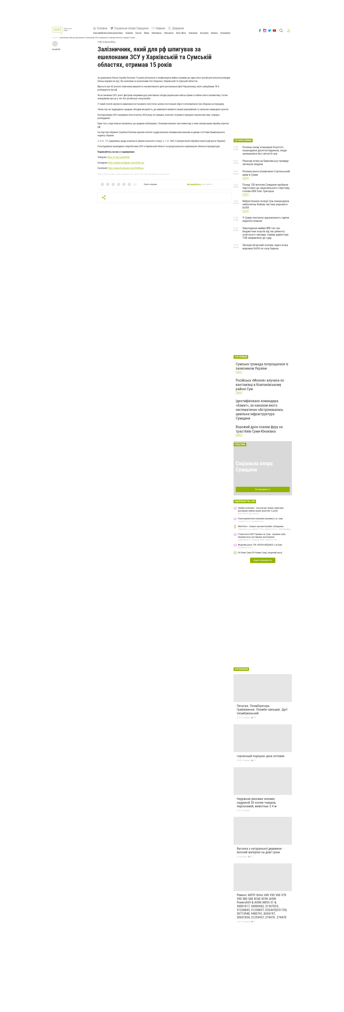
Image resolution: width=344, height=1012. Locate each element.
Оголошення (225, 33)
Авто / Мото (181, 33)
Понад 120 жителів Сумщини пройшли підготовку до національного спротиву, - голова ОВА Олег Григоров (266, 188)
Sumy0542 (56, 49)
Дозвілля (129, 33)
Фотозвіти (204, 33)
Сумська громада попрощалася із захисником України (262, 366)
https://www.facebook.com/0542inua (125, 168)
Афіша (146, 33)
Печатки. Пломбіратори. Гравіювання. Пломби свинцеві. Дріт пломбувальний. (262, 709)
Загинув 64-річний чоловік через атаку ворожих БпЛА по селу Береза (265, 246)
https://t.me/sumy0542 (118, 157)
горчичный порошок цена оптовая (260, 756)
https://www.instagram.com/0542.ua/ (126, 162)
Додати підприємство (262, 560)
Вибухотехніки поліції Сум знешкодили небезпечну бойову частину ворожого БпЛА (265, 204)
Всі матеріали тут (262, 489)
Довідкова (193, 33)
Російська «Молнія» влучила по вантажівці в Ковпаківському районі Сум (260, 384)
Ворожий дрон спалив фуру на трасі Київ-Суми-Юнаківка (259, 429)
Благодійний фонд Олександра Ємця (108, 33)
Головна (102, 28)
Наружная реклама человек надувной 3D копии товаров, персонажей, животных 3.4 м (257, 802)
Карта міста (168, 33)
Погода (138, 33)
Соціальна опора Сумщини (131, 28)
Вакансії (214, 33)
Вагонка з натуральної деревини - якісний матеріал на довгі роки (260, 850)
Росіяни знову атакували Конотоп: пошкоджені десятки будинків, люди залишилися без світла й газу (264, 150)
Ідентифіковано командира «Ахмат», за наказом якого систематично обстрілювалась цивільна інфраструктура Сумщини (259, 409)
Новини (160, 28)
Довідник (178, 28)
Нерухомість (157, 33)
